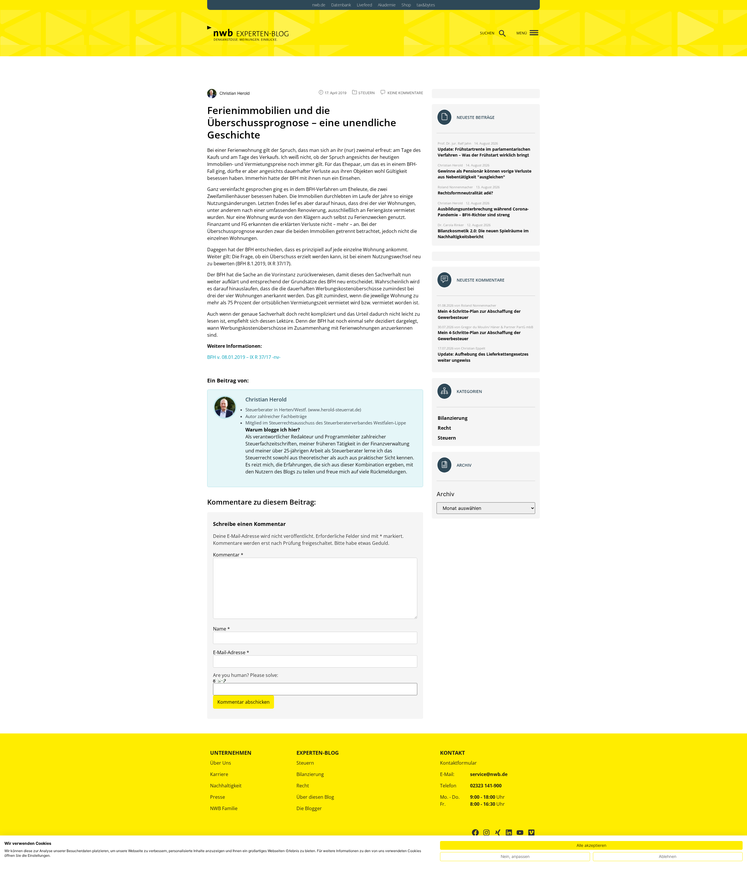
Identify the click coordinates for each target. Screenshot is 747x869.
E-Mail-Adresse (231, 652)
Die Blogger (309, 808)
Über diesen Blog (315, 797)
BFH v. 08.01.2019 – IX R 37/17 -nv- (243, 357)
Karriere (219, 774)
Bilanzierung (310, 774)
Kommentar (228, 554)
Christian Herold (266, 399)
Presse (217, 797)
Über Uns (220, 763)
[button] (532, 33)
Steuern (305, 763)
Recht (302, 785)
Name (221, 628)
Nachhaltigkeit (226, 785)
